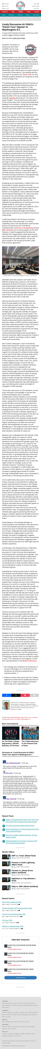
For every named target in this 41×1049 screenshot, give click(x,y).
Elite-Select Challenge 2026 (11, 902)
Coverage (15, 1012)
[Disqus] (20, 784)
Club (13, 12)
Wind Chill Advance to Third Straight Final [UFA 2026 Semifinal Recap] (22, 830)
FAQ (9, 1028)
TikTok (33, 1033)
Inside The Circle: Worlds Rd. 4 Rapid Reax (20, 954)
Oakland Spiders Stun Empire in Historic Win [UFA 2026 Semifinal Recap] (21, 842)
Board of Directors (30, 661)
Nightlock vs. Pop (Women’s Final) (23, 879)
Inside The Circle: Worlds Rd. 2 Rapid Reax (20, 970)
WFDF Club (13, 910)
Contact (15, 1003)
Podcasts (20, 15)
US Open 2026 (7, 920)
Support (4, 1028)
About (3, 1003)
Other (8, 717)
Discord (6, 6)
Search (35, 8)
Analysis (10, 1012)
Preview (14, 1014)
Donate (27, 1003)
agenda (12, 98)
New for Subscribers (13, 1026)
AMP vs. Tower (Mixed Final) (24, 855)
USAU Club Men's (25, 867)
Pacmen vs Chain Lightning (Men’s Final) (23, 863)
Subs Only (36, 15)
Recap (29, 1014)
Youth (29, 12)
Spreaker (10, 1036)
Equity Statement (6, 1005)
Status (35, 1005)
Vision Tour (27, 74)
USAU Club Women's (26, 883)
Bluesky (28, 1033)
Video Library (5, 1007)
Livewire (8, 1016)
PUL (15, 1021)
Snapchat (4, 1036)
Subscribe (34, 6)
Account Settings (29, 1026)
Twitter (23, 1033)
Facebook (10, 1033)
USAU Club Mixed (25, 858)
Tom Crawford (33, 717)
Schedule (6, 4)
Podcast (8, 1014)
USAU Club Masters (14, 928)
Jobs (22, 1005)
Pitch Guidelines (28, 1005)
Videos (28, 15)
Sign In (35, 4)
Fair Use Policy (16, 1005)
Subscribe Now (20, 978)
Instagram (17, 1033)
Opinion (35, 1012)
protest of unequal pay (24, 228)
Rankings (11, 15)
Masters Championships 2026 (12, 926)
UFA (12, 1021)
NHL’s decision (7, 230)
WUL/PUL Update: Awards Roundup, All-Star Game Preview (21, 836)
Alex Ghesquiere (15, 717)
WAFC (19, 719)
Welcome (4, 1026)
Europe (36, 12)
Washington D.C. (26, 719)
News (3, 15)
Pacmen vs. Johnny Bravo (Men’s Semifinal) (22, 871)
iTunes (16, 1036)
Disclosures (21, 1003)
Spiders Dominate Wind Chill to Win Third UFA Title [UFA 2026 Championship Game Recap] (22, 821)
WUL (18, 1021)
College (20, 12)
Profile (19, 1014)
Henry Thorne (25, 717)
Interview (21, 1012)
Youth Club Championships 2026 (13, 914)
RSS (20, 1036)
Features (4, 1012)
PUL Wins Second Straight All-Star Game (20, 825)
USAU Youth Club (14, 916)
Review (34, 1014)
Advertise (8, 1003)
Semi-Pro (5, 12)
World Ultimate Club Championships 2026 (17, 908)
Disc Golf (6, 8)
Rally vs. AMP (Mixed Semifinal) (25, 886)
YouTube (4, 1033)
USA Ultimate (6, 719)
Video (3, 1016)
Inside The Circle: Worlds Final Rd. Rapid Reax (22, 946)
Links (26, 1012)
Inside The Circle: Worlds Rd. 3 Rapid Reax (20, 962)
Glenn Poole (16, 38)
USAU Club (13, 904)
